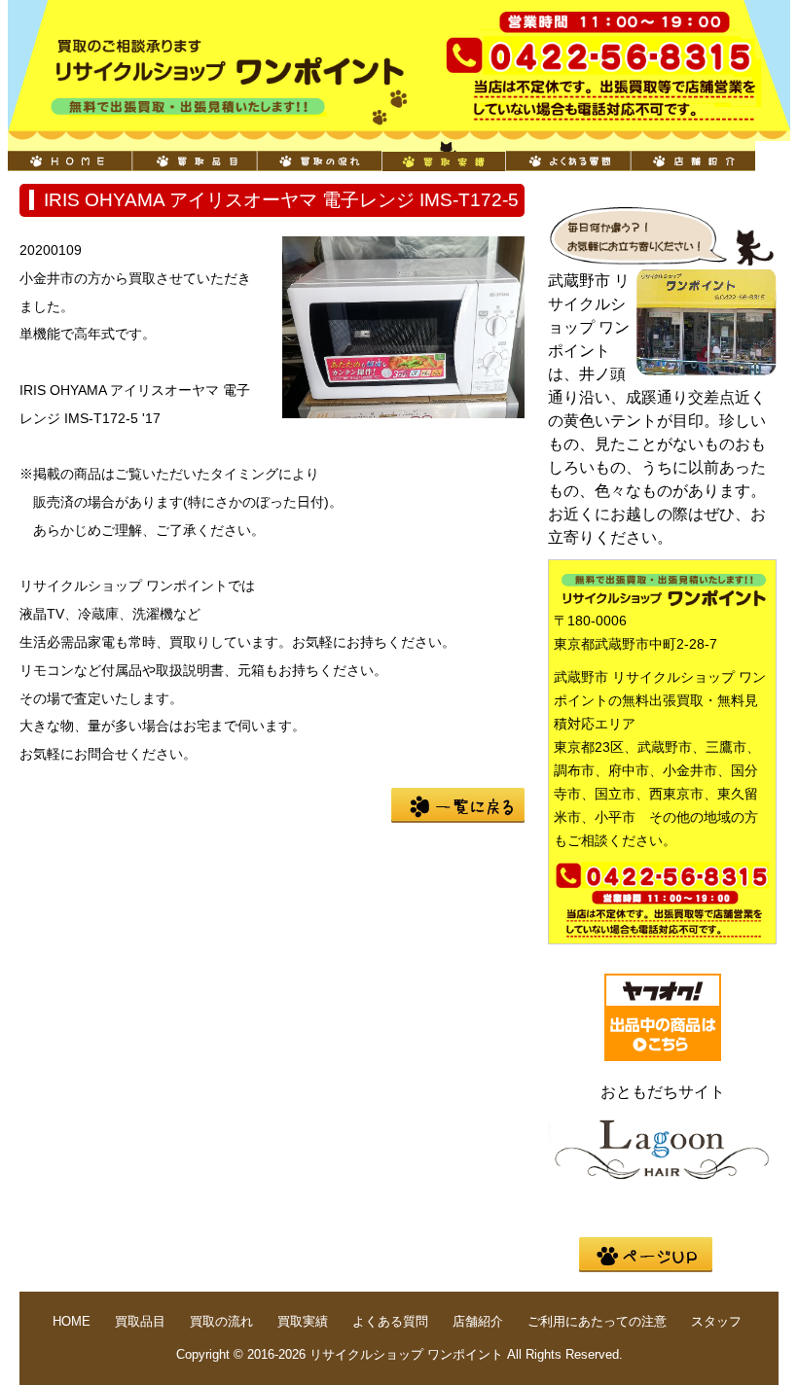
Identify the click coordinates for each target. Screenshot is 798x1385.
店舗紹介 (693, 156)
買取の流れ (319, 156)
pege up (645, 1254)
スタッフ (716, 1321)
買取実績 (443, 156)
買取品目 (194, 156)
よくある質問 (568, 156)
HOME (70, 156)
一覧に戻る (458, 805)
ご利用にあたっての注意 (597, 1321)
